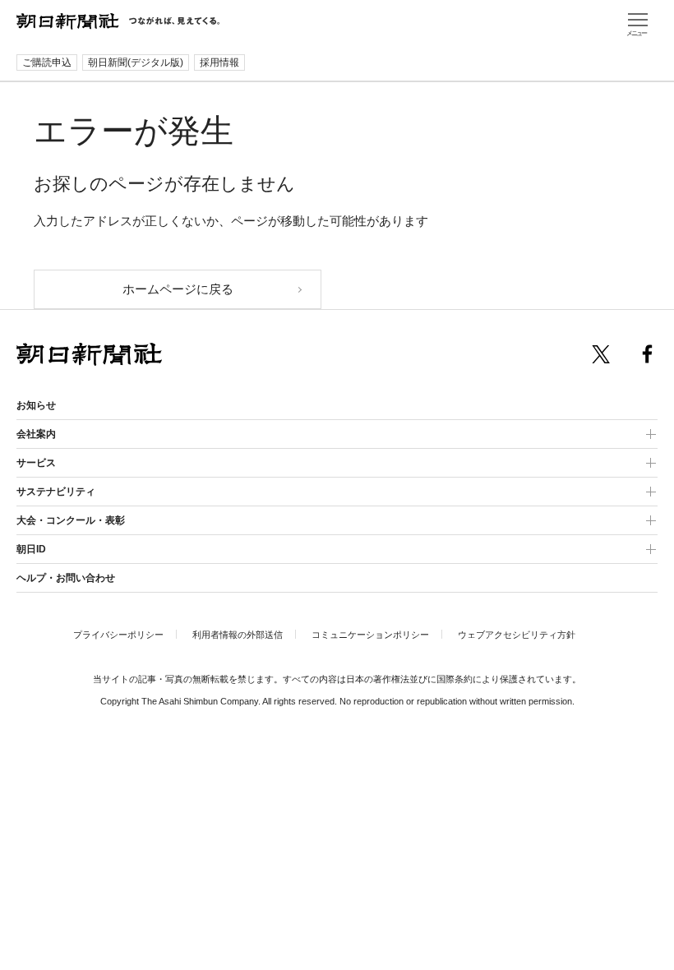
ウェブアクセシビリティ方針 (516, 635)
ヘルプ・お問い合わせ (65, 578)
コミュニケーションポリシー (370, 635)
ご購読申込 (47, 62)
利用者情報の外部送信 (237, 635)
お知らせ (36, 405)
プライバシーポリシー (118, 635)
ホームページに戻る (177, 289)
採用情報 (219, 62)
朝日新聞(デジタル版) (135, 62)
